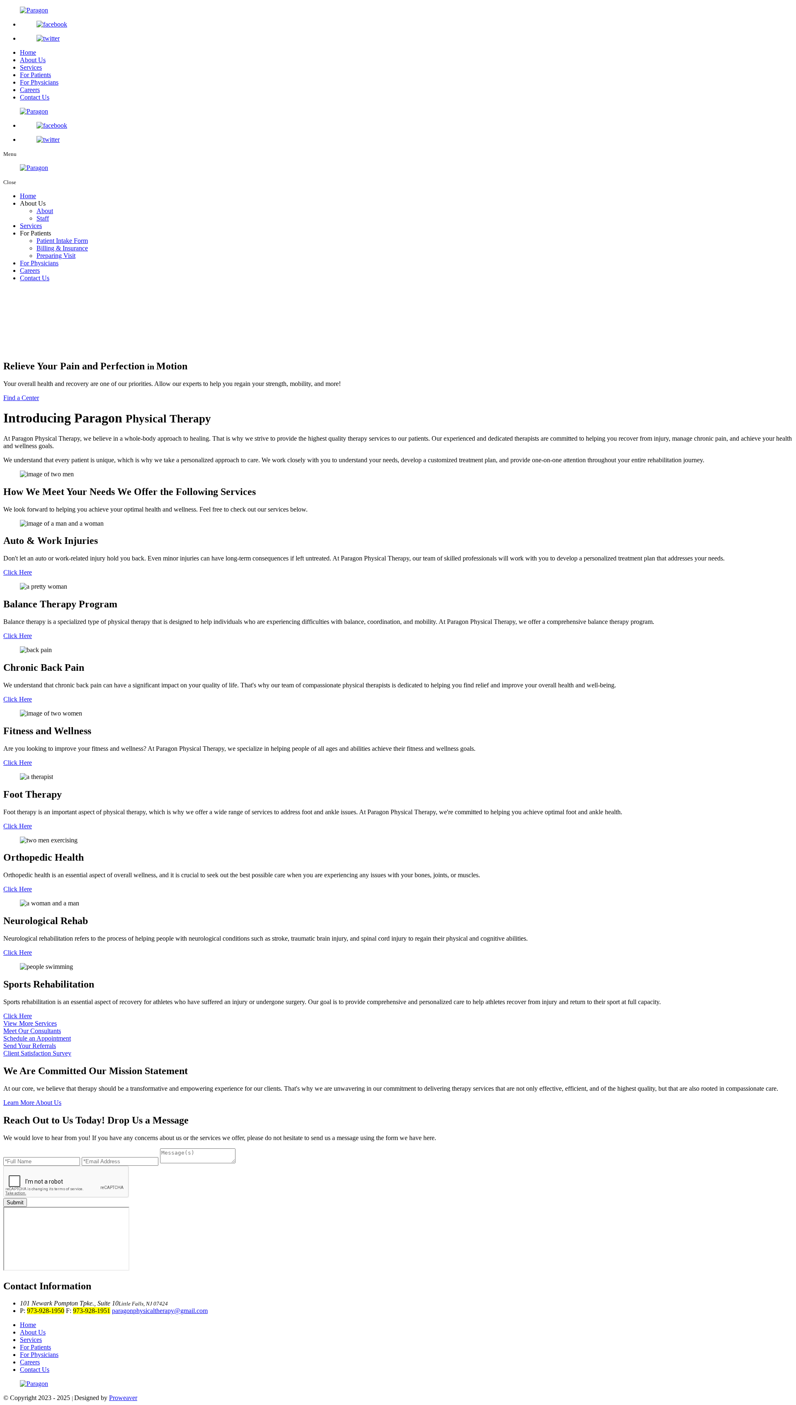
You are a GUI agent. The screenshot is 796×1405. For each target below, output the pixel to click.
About (44, 210)
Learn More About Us (32, 1102)
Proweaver (123, 1397)
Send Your (29, 1045)
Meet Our (32, 1030)
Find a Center (21, 397)
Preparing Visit (55, 255)
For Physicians (39, 82)
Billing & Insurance (62, 248)
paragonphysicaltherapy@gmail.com (160, 1310)
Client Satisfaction (37, 1053)
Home (28, 52)
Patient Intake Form (62, 240)
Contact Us (34, 97)
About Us (33, 59)
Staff (42, 218)
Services (31, 67)
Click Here (17, 572)
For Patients (35, 74)
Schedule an (37, 1038)
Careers (30, 89)
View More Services (30, 1023)
